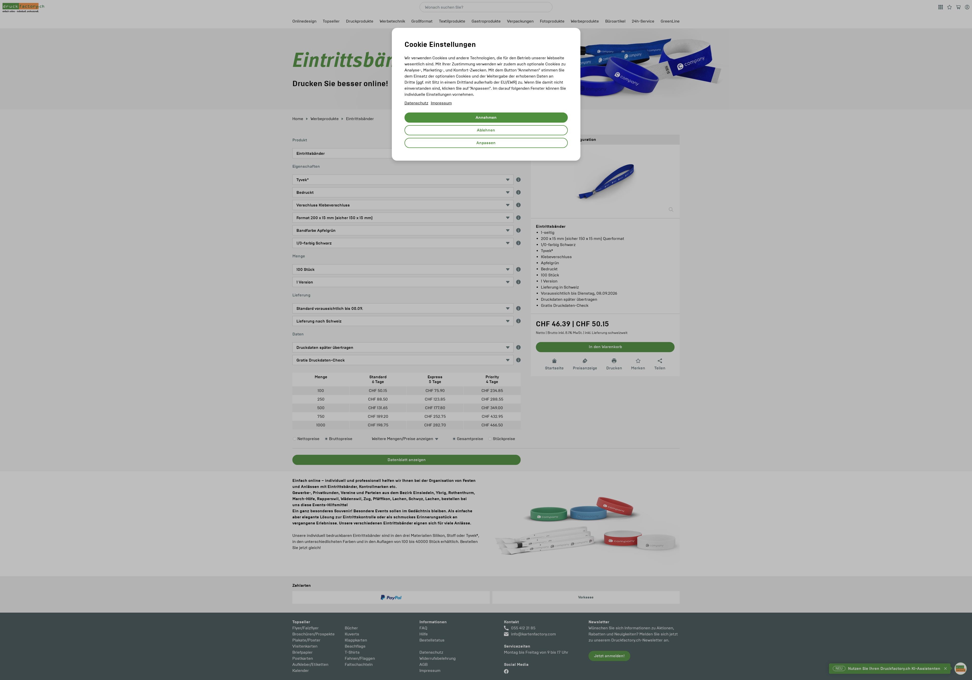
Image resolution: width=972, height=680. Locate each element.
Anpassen (486, 142)
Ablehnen (486, 130)
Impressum (441, 103)
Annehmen (486, 117)
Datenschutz (416, 103)
